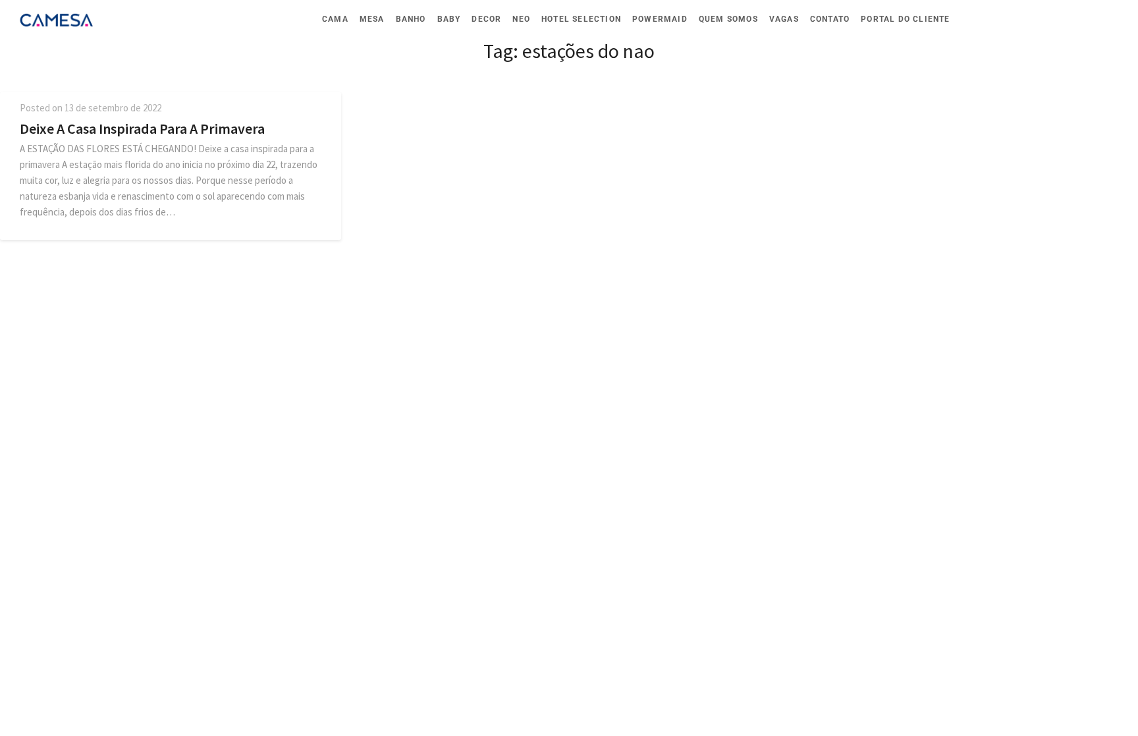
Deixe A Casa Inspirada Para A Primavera (142, 128)
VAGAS (784, 19)
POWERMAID (660, 19)
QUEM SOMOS (728, 19)
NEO (521, 19)
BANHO (411, 19)
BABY (449, 19)
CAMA (335, 19)
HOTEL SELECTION (581, 19)
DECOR (486, 19)
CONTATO (830, 19)
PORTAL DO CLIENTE (905, 19)
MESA (372, 19)
